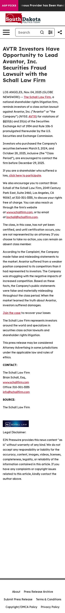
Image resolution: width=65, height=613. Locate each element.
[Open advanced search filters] (50, 32)
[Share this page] (59, 32)
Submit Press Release (18, 599)
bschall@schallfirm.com (22, 217)
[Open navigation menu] (6, 32)
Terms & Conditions (48, 599)
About (16, 591)
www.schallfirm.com (16, 382)
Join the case (12, 313)
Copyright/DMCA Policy (21, 607)
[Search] (42, 32)
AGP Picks (9, 5)
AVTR (32, 116)
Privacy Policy (50, 607)
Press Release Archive (38, 591)
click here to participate (25, 175)
